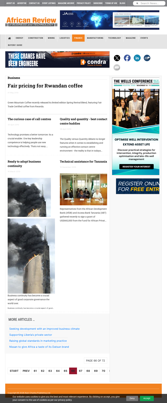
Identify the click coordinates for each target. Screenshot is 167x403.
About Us (10, 3)
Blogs (122, 3)
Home (9, 38)
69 (96, 370)
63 (50, 370)
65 (65, 370)
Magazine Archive (66, 3)
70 (103, 370)
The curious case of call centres (29, 119)
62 (42, 370)
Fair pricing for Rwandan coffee (45, 85)
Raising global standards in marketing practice (38, 340)
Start (14, 370)
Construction (35, 38)
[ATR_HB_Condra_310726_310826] (57, 59)
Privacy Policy (84, 3)
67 (80, 370)
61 (35, 370)
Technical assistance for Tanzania (83, 161)
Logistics (65, 38)
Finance (78, 38)
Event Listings (48, 3)
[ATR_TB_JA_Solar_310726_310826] (109, 20)
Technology (114, 38)
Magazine (131, 38)
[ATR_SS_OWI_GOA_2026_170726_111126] (135, 126)
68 (88, 370)
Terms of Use (111, 3)
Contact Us (34, 3)
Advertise (21, 3)
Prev (26, 370)
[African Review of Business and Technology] (31, 20)
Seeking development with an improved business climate (44, 328)
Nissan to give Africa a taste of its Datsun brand (39, 346)
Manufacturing (95, 38)
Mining (51, 38)
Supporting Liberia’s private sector (30, 334)
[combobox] (149, 3)
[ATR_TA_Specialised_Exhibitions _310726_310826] (135, 184)
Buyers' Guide (15, 45)
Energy (19, 38)
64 (58, 370)
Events (144, 38)
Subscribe (98, 3)
